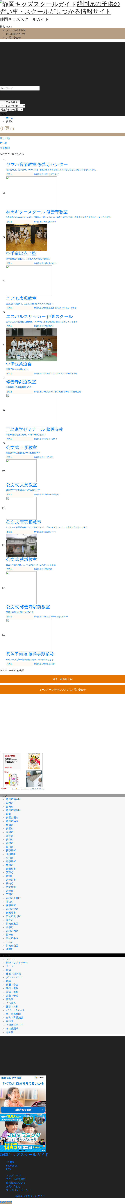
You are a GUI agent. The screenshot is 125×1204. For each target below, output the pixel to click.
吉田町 (9, 876)
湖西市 (9, 802)
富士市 (9, 890)
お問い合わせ (13, 37)
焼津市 (9, 832)
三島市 (9, 941)
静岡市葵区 (12, 821)
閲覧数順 (5, 147)
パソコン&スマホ (15, 1010)
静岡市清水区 (13, 799)
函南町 (9, 949)
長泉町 (9, 927)
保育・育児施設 (14, 1017)
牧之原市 (11, 887)
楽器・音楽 (12, 984)
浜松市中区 (12, 938)
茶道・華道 (12, 995)
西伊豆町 (11, 850)
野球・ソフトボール (17, 962)
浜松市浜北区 (13, 916)
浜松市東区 (12, 923)
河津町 (9, 872)
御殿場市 (11, 912)
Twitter (10, 1161)
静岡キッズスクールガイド (24, 19)
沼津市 (9, 934)
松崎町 (9, 883)
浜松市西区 (12, 930)
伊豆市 (9, 828)
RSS (8, 1169)
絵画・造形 (12, 988)
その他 (9, 1032)
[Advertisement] (62, 63)
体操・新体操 (13, 973)
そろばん (11, 1002)
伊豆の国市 (12, 817)
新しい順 (5, 138)
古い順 (3, 143)
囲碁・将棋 (12, 1006)
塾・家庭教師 (13, 1013)
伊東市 (9, 839)
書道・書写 (12, 991)
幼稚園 (9, 1021)
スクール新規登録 (16, 30)
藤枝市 (9, 843)
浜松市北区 (12, 908)
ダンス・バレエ (14, 977)
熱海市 (9, 806)
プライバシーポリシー (18, 1189)
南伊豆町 (11, 905)
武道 (8, 980)
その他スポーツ (14, 1024)
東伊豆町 (11, 861)
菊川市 (9, 857)
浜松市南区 (12, 945)
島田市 (9, 865)
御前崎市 (11, 868)
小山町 (9, 901)
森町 (8, 813)
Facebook (12, 1165)
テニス (9, 966)
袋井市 (9, 835)
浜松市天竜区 (13, 897)
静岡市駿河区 (13, 810)
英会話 (9, 999)
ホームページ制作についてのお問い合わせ (62, 689)
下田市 (9, 894)
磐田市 (9, 824)
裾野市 (9, 919)
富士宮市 (11, 879)
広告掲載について (16, 33)
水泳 (8, 969)
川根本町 (11, 854)
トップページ (13, 1175)
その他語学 (12, 1028)
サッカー (11, 958)
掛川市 (9, 846)
